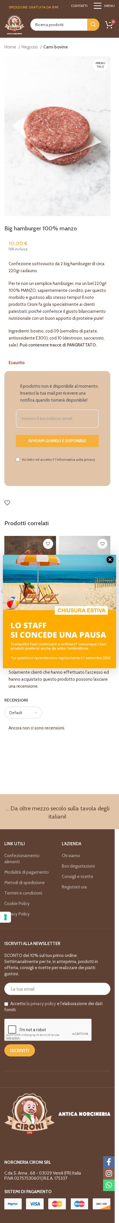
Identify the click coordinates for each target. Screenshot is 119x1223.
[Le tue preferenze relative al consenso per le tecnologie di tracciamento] (5, 917)
